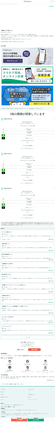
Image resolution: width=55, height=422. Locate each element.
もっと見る (27, 337)
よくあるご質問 (3, 389)
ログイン (52, 1)
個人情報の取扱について (31, 394)
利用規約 (23, 121)
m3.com (45, 355)
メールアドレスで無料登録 (27, 145)
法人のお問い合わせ (31, 389)
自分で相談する (31, 108)
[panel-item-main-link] (27, 235)
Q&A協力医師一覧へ (50, 380)
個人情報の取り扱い (29, 121)
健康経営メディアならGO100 (32, 413)
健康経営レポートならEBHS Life (22, 413)
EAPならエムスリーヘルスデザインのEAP (21, 414)
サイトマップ (2, 399)
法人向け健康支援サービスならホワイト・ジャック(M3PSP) (9, 413)
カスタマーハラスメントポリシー (32, 399)
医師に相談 (34, 349)
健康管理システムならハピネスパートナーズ (42, 413)
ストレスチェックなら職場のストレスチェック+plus (8, 414)
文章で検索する (51, 6)
